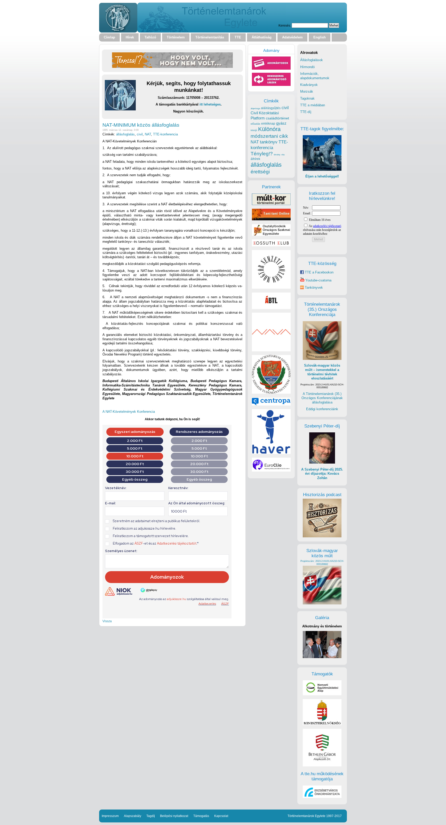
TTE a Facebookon (318, 272)
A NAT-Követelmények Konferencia (128, 412)
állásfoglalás (125, 134)
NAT (148, 134)
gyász (281, 123)
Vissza (107, 621)
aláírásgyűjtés (271, 108)
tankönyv (268, 142)
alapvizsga (255, 108)
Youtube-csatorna (317, 280)
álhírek (255, 158)
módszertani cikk (269, 136)
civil (140, 134)
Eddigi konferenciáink (322, 409)
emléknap (268, 123)
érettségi (260, 171)
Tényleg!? (262, 153)
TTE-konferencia (165, 134)
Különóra (269, 129)
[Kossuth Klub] (271, 245)
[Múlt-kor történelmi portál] (271, 204)
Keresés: (284, 25)
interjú (254, 130)
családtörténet (277, 118)
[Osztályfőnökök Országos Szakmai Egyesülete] (271, 235)
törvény (277, 154)
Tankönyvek (314, 287)
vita (282, 154)
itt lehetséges (210, 104)
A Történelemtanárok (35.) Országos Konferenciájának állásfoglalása (322, 398)
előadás (255, 123)
